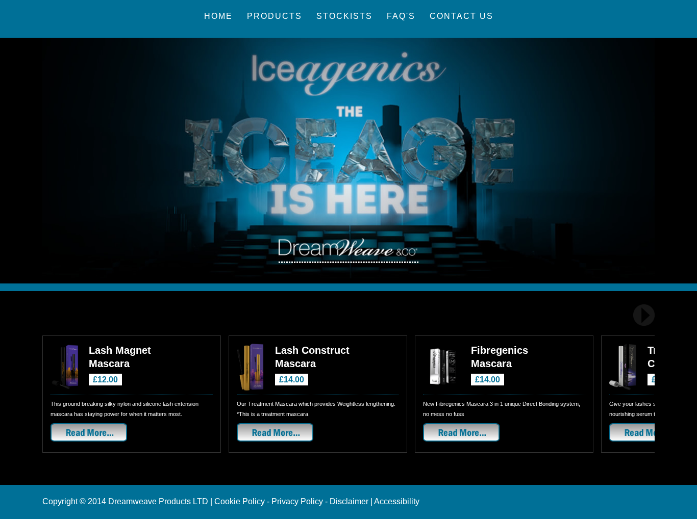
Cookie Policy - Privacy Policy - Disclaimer (291, 501)
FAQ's (401, 16)
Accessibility (396, 501)
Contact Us (461, 16)
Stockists (344, 16)
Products (274, 16)
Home (218, 16)
